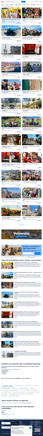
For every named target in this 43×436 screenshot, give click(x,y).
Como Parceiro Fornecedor (38, 422)
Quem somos (32, 422)
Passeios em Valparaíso (27, 418)
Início (2, 418)
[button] (11, 16)
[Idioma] (37, 1)
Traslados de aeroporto (5, 371)
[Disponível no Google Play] (15, 423)
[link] (11, 16)
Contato (20, 422)
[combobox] (13, 2)
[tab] (7, 386)
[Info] (12, 6)
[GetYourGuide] (2, 2)
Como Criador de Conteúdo (37, 424)
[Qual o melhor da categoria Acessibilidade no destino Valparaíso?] (41, 378)
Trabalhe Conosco (31, 424)
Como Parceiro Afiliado (37, 426)
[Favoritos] (30, 1)
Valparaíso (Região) (9, 418)
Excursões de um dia (5, 370)
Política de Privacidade (22, 425)
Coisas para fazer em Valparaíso (18, 418)
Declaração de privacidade (31, 257)
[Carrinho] (33, 1)
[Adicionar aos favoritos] (20, 8)
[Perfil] (40, 1)
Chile (5, 418)
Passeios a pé (4, 372)
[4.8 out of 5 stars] (3, 414)
